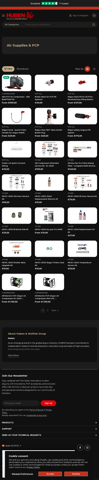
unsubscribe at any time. (36, 415)
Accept (50, 474)
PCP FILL (5, 160)
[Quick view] (28, 80)
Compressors (8, 94)
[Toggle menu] (3, 15)
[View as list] (94, 69)
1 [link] (42, 310)
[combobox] (49, 25)
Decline (76, 474)
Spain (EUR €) (12, 446)
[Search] (93, 24)
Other (38, 160)
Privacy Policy (33, 467)
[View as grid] (87, 69)
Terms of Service (36, 410)
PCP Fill (38, 94)
